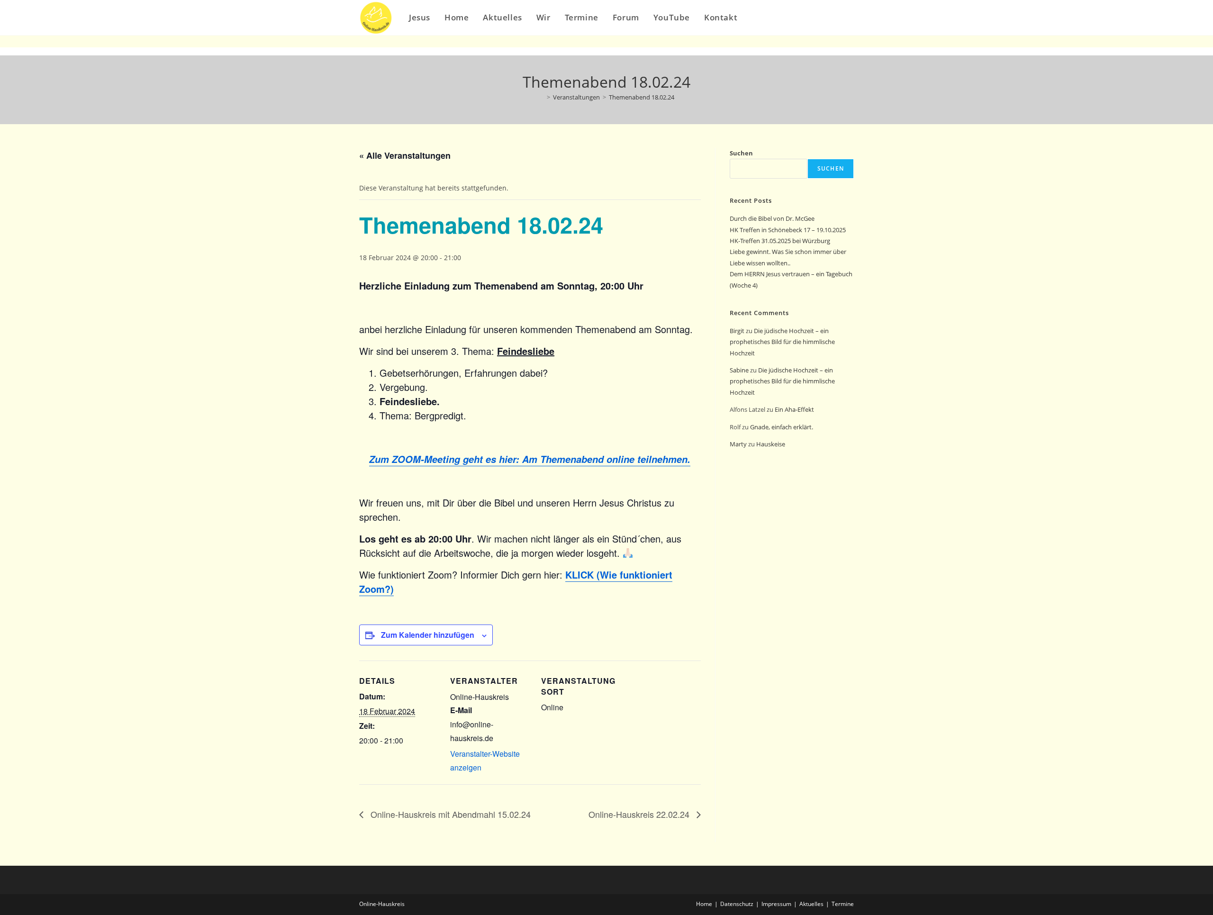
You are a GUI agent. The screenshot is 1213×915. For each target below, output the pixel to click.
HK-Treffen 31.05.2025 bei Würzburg (780, 240)
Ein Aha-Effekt (794, 409)
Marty (738, 444)
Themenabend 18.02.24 (641, 97)
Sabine (739, 370)
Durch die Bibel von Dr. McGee (772, 218)
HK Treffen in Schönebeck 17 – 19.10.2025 (788, 230)
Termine (843, 904)
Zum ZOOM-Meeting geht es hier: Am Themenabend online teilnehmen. (529, 459)
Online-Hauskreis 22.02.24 (640, 814)
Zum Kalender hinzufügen (427, 634)
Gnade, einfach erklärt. (781, 427)
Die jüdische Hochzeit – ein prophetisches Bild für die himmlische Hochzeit (782, 341)
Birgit (737, 330)
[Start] (541, 97)
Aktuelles (811, 904)
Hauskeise (771, 444)
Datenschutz (736, 904)
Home (704, 904)
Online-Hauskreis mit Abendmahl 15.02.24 (449, 814)
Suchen (741, 153)
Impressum (776, 904)
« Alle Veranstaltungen (405, 155)
